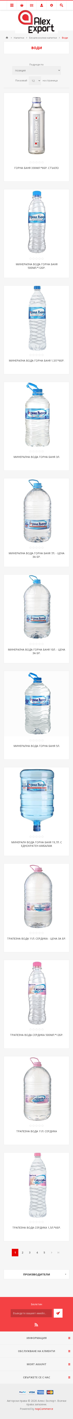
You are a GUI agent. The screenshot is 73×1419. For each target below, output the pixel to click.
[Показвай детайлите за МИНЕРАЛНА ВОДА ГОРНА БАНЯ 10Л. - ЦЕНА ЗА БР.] (36, 607)
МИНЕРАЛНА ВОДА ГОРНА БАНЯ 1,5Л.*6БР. (36, 360)
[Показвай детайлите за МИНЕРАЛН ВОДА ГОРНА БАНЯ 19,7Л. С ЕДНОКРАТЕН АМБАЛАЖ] (36, 800)
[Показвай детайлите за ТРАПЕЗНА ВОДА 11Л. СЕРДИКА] (36, 1089)
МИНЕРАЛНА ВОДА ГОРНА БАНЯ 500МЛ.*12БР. (36, 266)
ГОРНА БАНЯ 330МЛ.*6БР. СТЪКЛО (36, 168)
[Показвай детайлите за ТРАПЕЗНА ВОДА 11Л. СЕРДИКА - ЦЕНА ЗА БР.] (36, 896)
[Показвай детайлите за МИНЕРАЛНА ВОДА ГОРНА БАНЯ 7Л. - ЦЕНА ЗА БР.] (36, 511)
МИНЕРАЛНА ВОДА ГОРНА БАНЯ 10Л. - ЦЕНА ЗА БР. (36, 651)
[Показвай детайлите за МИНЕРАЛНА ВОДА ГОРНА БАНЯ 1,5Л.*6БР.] (36, 318)
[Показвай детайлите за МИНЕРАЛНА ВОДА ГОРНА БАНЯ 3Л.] (36, 414)
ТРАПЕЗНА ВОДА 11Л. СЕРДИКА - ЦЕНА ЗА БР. (36, 938)
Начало (7, 38)
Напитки (19, 37)
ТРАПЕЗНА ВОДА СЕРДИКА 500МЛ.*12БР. (36, 1035)
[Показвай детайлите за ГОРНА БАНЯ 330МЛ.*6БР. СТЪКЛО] (36, 125)
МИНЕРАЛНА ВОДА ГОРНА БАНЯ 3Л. (36, 457)
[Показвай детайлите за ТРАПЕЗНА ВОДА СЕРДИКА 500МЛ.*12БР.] (36, 992)
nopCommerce (44, 1409)
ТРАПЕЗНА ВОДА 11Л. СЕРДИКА (36, 1131)
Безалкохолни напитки (43, 37)
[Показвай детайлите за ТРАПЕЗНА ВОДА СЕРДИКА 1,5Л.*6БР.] (36, 1185)
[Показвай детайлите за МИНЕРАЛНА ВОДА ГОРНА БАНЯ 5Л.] (36, 703)
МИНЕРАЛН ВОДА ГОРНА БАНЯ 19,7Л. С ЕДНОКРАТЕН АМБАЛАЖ (36, 844)
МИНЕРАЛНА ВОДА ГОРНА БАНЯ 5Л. (36, 746)
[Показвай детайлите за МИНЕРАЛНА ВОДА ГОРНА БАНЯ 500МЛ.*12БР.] (36, 222)
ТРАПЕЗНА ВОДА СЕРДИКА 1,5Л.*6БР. (36, 1227)
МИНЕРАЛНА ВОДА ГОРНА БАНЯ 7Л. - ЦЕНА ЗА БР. (36, 555)
